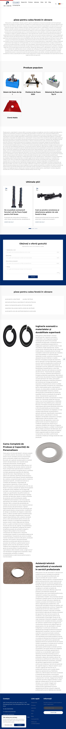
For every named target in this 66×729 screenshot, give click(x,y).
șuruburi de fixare (28, 299)
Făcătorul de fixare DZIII (33, 93)
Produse (30, 2)
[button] (30, 228)
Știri (46, 2)
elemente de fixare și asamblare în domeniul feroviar (20, 302)
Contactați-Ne (16, 5)
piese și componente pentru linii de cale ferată (18, 305)
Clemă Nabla (12, 118)
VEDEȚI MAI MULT (9, 222)
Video (41, 2)
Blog (49, 2)
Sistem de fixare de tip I (12, 93)
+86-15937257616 (9, 708)
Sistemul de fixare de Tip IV (53, 93)
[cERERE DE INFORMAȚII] (64, 359)
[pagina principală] (7, 3)
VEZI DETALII (12, 81)
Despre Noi (24, 2)
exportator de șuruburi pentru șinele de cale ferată (19, 308)
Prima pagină (16, 2)
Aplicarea (36, 2)
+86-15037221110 (10, 714)
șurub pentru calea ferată (12, 299)
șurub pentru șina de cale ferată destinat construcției (20, 311)
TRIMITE (33, 276)
